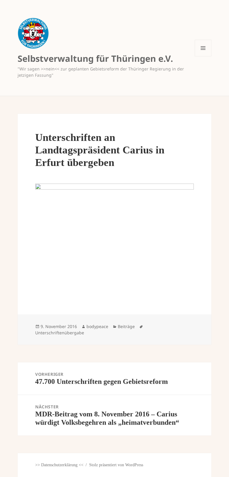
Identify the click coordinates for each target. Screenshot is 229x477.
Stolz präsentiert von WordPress (116, 465)
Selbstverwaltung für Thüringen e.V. (95, 58)
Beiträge (126, 326)
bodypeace (97, 326)
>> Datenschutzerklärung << (59, 465)
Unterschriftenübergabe (59, 333)
